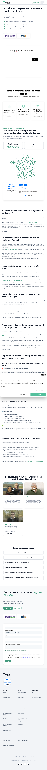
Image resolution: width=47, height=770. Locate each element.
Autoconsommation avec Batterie (8, 721)
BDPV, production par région (30, 222)
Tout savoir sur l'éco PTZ (7, 742)
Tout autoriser (38, 394)
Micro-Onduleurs (21, 721)
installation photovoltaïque (12, 249)
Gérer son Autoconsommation (9, 727)
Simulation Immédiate (22, 692)
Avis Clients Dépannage (36, 697)
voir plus (25, 188)
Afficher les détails (39, 390)
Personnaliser (22, 394)
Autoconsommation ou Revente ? (7, 725)
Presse (33, 692)
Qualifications (6, 694)
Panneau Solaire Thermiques (23, 715)
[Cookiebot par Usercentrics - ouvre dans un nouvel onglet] (41, 375)
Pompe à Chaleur (21, 697)
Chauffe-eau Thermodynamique (21, 700)
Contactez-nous (6, 697)
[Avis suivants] (40, 188)
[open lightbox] (13, 488)
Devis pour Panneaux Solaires (23, 740)
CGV (31, 760)
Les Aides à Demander (7, 738)
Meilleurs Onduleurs (21, 713)
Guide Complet (6, 710)
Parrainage (5, 692)
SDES (3, 335)
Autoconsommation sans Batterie (8, 717)
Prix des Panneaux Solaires (22, 738)
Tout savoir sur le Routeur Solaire (22, 719)
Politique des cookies (15, 760)
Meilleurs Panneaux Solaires (23, 710)
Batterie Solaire (20, 724)
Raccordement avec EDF (8, 730)
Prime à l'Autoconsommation (8, 745)
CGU (35, 760)
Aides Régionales (6, 740)
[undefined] (15, 190)
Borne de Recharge (21, 694)
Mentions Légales (24, 760)
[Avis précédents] (17, 188)
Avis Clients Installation (36, 694)
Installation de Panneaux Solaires (7, 714)
